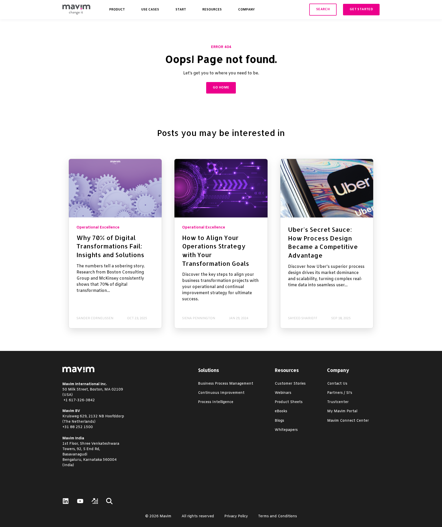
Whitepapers (286, 430)
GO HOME (221, 88)
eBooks (281, 411)
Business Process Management (225, 384)
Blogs (279, 421)
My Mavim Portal (342, 411)
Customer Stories (290, 384)
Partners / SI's (339, 393)
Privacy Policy (236, 516)
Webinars (283, 393)
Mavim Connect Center (348, 421)
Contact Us (337, 384)
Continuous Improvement (221, 393)
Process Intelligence (215, 402)
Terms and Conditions (277, 516)
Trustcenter (338, 402)
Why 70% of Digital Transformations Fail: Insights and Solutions (110, 246)
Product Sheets (289, 402)
